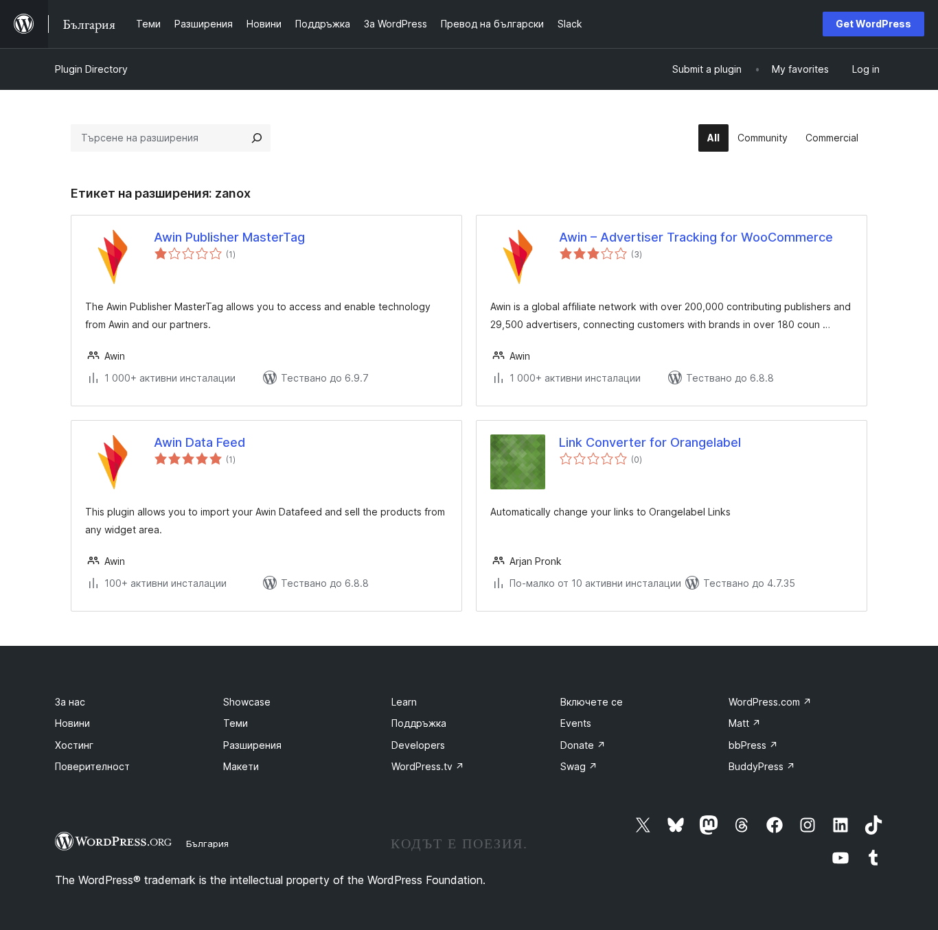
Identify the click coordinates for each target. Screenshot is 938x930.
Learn (404, 702)
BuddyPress (762, 766)
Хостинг (74, 745)
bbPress (753, 745)
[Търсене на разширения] (257, 138)
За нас (70, 702)
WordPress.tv (427, 766)
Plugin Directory (91, 69)
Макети (241, 766)
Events (575, 723)
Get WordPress (873, 24)
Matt (745, 723)
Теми (235, 723)
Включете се (591, 702)
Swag (578, 766)
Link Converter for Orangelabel (650, 442)
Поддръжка (418, 723)
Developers (418, 745)
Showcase (247, 702)
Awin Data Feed (199, 442)
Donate (583, 745)
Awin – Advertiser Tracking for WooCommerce (696, 237)
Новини (72, 723)
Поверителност (92, 766)
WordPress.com (770, 702)
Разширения (252, 745)
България (207, 843)
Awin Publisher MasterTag (229, 237)
